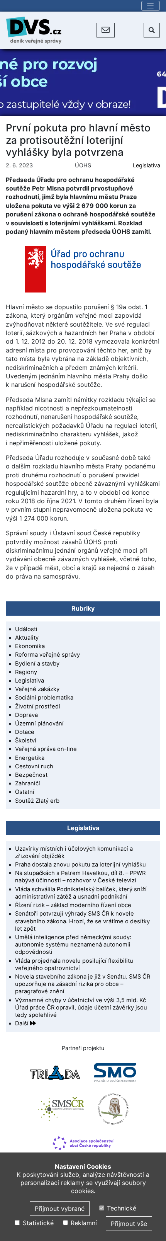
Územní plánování (39, 723)
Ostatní (24, 791)
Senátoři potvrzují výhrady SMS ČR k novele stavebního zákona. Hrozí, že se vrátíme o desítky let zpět (82, 921)
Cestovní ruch (34, 766)
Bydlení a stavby (37, 663)
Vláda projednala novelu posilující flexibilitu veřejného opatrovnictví (74, 964)
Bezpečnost (31, 774)
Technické (120, 1208)
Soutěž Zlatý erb (37, 800)
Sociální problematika (44, 697)
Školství (25, 740)
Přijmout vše (129, 1223)
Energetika (29, 757)
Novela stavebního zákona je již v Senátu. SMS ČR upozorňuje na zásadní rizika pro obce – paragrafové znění (82, 984)
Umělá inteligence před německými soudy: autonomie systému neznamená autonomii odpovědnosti (73, 944)
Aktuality (27, 637)
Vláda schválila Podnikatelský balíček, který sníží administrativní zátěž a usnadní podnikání (81, 893)
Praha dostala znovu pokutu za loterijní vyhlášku (80, 864)
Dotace (24, 732)
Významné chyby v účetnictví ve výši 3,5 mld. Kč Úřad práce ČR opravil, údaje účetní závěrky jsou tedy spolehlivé (81, 1007)
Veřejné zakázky (37, 689)
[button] (106, 30)
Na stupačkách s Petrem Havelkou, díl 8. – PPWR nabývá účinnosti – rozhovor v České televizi (80, 877)
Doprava (26, 715)
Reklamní (83, 1223)
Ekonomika (30, 646)
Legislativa (146, 165)
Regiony (26, 672)
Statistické (37, 1223)
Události (26, 629)
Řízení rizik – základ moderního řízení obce (73, 905)
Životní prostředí (37, 706)
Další (22, 1023)
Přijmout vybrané (60, 1208)
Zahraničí (27, 783)
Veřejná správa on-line (46, 749)
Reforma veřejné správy (47, 654)
